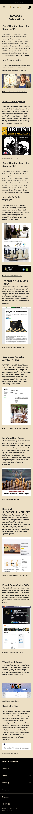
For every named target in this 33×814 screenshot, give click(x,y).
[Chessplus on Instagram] (6, 804)
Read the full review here (10, 753)
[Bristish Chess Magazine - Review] (16, 141)
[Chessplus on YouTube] (9, 804)
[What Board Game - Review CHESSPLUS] (16, 690)
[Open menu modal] (4, 7)
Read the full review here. (10, 701)
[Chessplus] (16, 7)
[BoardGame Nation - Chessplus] (16, 81)
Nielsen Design (18, 370)
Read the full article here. (10, 158)
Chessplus (14, 808)
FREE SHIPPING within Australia (16, 2)
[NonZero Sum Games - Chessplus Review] (16, 482)
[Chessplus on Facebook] (3, 804)
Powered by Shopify (7, 810)
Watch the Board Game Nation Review (14, 92)
